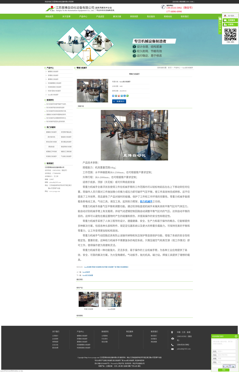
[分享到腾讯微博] (122, 96)
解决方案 (117, 16)
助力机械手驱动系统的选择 (55, 108)
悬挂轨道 (51, 147)
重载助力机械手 (51, 132)
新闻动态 (168, 16)
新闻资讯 (105, 332)
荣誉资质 (134, 16)
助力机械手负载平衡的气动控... (56, 104)
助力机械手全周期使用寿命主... (56, 118)
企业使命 (55, 339)
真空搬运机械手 (66, 142)
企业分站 (176, 2)
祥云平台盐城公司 (139, 363)
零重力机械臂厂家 (110, 267)
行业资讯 (105, 339)
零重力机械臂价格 (98, 267)
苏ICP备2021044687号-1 (102, 363)
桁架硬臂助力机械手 (54, 83)
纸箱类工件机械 (51, 151)
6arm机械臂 (111, 309)
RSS (187, 2)
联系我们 (185, 16)
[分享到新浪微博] (119, 96)
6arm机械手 (86, 272)
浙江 (122, 366)
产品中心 (83, 16)
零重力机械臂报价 (122, 267)
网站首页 (49, 16)
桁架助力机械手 (51, 156)
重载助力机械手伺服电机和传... (56, 114)
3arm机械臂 (87, 267)
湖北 (139, 366)
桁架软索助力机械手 (54, 87)
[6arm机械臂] (111, 299)
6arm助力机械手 (53, 95)
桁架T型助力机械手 (54, 91)
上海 (118, 366)
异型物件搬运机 (66, 132)
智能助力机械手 (66, 137)
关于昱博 (66, 16)
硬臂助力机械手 (53, 72)
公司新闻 (105, 336)
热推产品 (101, 366)
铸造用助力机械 (66, 147)
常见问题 (105, 342)
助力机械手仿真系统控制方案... (56, 111)
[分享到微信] (127, 96)
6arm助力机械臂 (88, 275)
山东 (135, 366)
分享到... (231, 24)
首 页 (170, 68)
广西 (132, 366)
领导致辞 (55, 342)
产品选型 (100, 16)
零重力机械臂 (88, 309)
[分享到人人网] (125, 96)
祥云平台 (121, 363)
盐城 (125, 366)
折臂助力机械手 (53, 75)
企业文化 (55, 345)
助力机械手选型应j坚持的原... (56, 121)
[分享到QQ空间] (116, 96)
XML (192, 2)
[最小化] (236, 336)
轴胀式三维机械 (66, 151)
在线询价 (119, 101)
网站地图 (182, 2)
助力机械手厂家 (118, 360)
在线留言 (154, 339)
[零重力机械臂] (88, 299)
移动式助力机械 (51, 142)
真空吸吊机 (51, 137)
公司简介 (55, 336)
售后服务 (151, 16)
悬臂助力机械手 (53, 79)
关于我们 (55, 332)
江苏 (115, 366)
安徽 (128, 366)
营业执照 (55, 348)
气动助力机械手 (66, 156)
